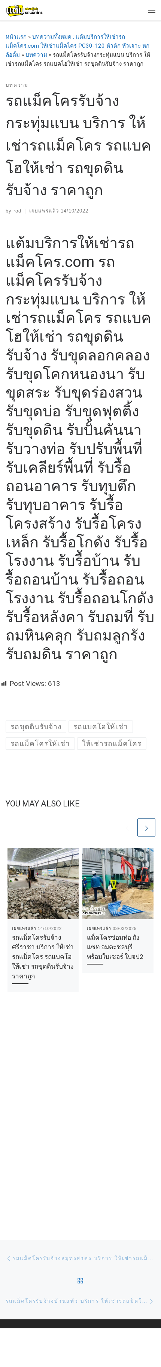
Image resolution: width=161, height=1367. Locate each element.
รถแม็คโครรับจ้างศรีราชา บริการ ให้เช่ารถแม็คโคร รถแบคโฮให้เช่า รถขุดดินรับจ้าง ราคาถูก (43, 957)
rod (17, 211)
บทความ (36, 54)
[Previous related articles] (127, 827)
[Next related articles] (146, 827)
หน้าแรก (16, 36)
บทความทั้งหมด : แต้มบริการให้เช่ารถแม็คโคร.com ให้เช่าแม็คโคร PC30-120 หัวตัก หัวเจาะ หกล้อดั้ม (77, 45)
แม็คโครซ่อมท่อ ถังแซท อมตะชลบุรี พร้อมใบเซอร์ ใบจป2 (115, 947)
